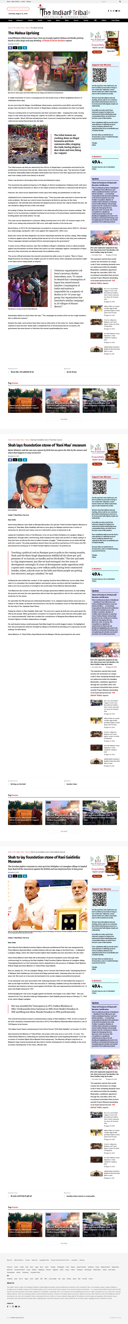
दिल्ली (79, 1279)
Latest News (115, 20)
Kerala (97, 1267)
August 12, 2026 (110, 342)
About (8, 1)
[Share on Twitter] (15, 47)
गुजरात (63, 1279)
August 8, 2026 (109, 354)
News (67, 20)
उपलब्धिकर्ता (9, 1279)
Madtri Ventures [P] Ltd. (17, 1317)
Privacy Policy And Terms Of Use (60, 1260)
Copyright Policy (44, 1260)
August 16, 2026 (110, 315)
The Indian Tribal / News (21, 28)
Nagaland (55, 1269)
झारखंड (74, 1279)
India (93, 243)
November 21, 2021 (13, 872)
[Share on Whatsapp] (20, 47)
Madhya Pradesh (105, 1267)
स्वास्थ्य (31, 1279)
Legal (49, 20)
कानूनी (15, 1279)
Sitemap (28, 1)
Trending (52, 1267)
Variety (86, 20)
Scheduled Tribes (35, 1272)
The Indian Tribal (97, 255)
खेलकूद (26, 1279)
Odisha (73, 1269)
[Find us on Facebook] (108, 11)
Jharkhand (91, 1267)
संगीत (41, 1279)
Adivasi (12, 390)
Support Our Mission (18, 9)
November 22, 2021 (13, 456)
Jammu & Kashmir (81, 1267)
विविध (45, 1279)
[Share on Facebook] (10, 47)
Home (10, 20)
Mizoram (48, 1269)
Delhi (67, 1267)
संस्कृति (36, 1279)
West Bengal (87, 1269)
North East (10, 1269)
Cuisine (30, 20)
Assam (28, 1269)
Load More (64, 419)
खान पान (21, 1279)
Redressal (35, 1260)
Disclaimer (74, 1260)
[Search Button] (119, 1)
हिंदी (95, 20)
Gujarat (73, 1267)
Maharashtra (115, 1267)
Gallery (104, 20)
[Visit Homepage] (64, 11)
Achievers (19, 20)
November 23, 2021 (13, 44)
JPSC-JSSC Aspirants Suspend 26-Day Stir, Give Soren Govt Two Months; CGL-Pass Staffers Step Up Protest (104, 250)
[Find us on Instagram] (113, 11)
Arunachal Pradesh (19, 1269)
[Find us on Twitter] (111, 11)
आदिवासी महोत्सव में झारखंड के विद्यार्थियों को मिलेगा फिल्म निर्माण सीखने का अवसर (112, 349)
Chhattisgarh (60, 1267)
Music (58, 20)
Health (40, 20)
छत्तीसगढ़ (69, 1279)
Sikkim (61, 1269)
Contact (23, 1)
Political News (97, 1269)
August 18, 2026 (110, 301)
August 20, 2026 (15, 410)
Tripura (67, 1269)
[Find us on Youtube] (116, 11)
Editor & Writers (15, 1)
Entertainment (11, 1272)
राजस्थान (91, 1279)
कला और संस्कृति (52, 1279)
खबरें (59, 1279)
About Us (9, 1260)
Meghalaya (41, 1269)
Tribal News (25, 1272)
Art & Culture (111, 1269)
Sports (76, 20)
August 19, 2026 (112, 255)
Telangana (80, 1269)
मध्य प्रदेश (84, 1279)
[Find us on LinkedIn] (119, 11)
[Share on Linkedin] (25, 47)
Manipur (34, 1269)
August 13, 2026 (110, 329)
